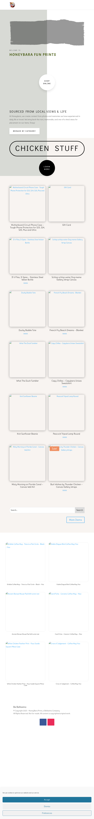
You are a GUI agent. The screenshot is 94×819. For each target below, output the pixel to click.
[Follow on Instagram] (50, 722)
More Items (75, 519)
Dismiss (47, 806)
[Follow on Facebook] (43, 722)
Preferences (47, 813)
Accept (47, 800)
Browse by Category (24, 131)
